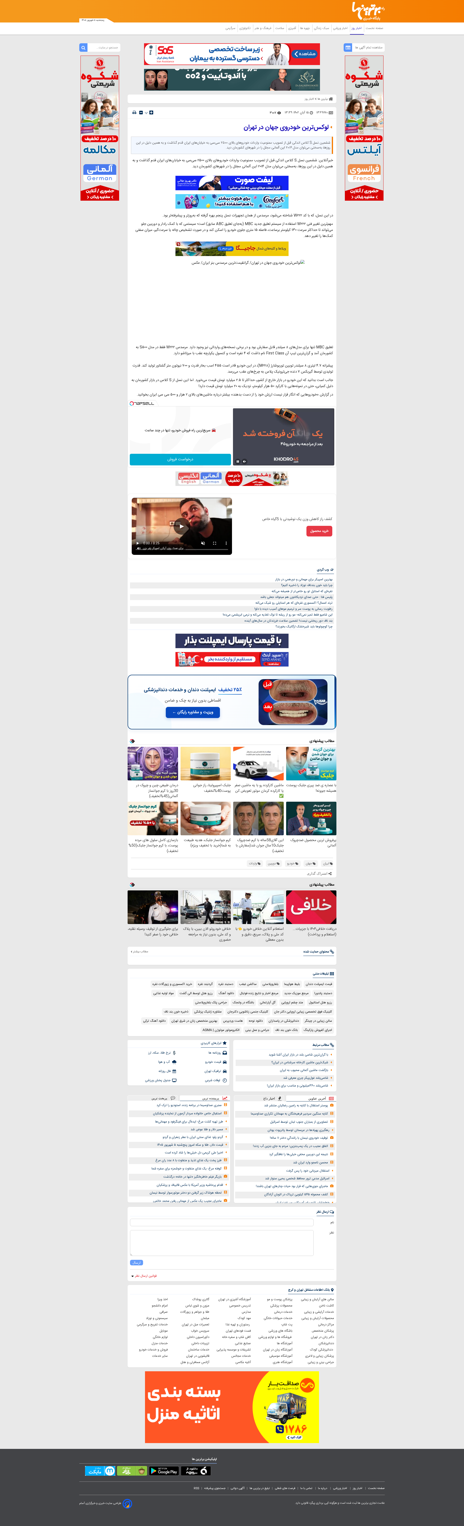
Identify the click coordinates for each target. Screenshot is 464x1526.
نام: (332, 1222)
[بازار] (132, 1472)
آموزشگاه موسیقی (280, 1356)
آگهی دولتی (238, 1488)
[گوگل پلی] (164, 1472)
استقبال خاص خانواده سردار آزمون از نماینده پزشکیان (187, 1113)
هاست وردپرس (233, 1021)
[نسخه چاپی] (134, 112)
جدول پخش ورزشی (158, 1080)
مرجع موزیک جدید (296, 993)
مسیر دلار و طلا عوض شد (207, 1129)
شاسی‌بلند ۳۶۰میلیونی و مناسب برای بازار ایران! (297, 1085)
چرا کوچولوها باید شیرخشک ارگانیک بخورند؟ (304, 626)
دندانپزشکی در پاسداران (283, 1021)
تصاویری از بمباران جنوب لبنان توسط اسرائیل (299, 1122)
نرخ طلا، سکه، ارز (159, 1053)
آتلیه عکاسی (243, 1362)
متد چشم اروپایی (292, 1002)
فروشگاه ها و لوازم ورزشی (275, 1337)
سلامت (280, 28)
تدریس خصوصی (240, 1305)
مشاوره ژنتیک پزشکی (208, 1011)
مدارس (246, 1312)
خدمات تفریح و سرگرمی (152, 1324)
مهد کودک (244, 1318)
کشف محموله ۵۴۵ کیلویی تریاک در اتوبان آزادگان (296, 1194)
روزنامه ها (215, 1053)
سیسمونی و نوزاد (157, 1318)
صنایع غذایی (243, 1343)
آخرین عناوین (317, 1098)
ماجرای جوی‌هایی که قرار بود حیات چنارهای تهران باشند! (292, 1186)
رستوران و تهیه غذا (238, 1324)
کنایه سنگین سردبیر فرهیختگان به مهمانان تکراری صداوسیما (289, 1113)
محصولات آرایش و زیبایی (317, 1318)
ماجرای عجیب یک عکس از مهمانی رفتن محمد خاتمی (187, 1201)
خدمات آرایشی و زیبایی (319, 1312)
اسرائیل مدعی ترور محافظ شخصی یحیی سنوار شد (297, 1178)
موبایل (164, 1331)
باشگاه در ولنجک (243, 1002)
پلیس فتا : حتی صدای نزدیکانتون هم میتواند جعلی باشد (296, 597)
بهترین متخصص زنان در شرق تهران (194, 1021)
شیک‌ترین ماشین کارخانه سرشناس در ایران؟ (299, 1062)
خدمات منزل (160, 1343)
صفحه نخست (374, 28)
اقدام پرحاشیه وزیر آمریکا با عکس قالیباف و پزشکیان (190, 1185)
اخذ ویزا (163, 1299)
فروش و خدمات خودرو (153, 1349)
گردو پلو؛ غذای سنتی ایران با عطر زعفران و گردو (193, 1137)
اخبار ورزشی (340, 28)
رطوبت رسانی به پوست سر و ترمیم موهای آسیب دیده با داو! (293, 609)
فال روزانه (165, 1071)
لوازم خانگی (160, 1337)
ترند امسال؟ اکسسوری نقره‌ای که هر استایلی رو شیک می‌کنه (294, 603)
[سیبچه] (196, 1472)
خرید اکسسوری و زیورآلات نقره (172, 984)
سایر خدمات (160, 1356)
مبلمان (205, 1318)
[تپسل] (131, 403)
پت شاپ (286, 1324)
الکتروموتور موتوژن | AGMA (221, 1030)
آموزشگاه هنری (282, 1362)
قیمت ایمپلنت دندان (319, 984)
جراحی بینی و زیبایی (321, 1362)
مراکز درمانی (326, 1324)
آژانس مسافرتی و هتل (195, 1362)
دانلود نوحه (256, 1021)
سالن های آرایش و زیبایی (317, 1299)
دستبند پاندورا (323, 993)
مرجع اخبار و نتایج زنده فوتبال (259, 993)
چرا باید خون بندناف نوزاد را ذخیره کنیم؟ (307, 585)
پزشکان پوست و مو (279, 1299)
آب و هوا (164, 1062)
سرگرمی (230, 28)
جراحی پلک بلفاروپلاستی (211, 1002)
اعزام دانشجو (160, 1305)
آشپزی (292, 28)
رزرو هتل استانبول (320, 1002)
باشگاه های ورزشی (280, 1331)
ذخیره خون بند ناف (176, 1011)
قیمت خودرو (213, 1062)
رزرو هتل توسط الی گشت (196, 993)
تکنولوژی (245, 28)
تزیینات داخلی (200, 1343)
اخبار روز (357, 28)
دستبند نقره (225, 984)
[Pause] (238, 461)
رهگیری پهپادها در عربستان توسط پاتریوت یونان (298, 1130)
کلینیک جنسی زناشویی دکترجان (247, 1011)
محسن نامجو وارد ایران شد (310, 1162)
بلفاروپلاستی (270, 984)
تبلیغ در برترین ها (260, 1488)
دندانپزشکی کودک (322, 1349)
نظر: (331, 1232)
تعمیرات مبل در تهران (195, 1324)
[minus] (141, 112)
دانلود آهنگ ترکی (154, 1021)
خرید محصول (319, 531)
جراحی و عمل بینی (257, 1030)
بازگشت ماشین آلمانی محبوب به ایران (304, 1070)
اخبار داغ (269, 1098)
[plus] (151, 112)
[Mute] (244, 461)
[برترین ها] (366, 11)
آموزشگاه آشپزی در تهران (234, 1299)
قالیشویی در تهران (197, 1356)
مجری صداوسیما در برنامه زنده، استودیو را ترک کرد (189, 1105)
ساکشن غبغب (248, 984)
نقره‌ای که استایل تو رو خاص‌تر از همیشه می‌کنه (302, 591)
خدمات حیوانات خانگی (278, 1318)
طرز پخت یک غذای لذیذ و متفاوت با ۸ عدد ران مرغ (188, 1160)
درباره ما (323, 1488)
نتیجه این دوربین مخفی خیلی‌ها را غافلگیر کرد (298, 1154)
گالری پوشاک (200, 1299)
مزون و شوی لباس (197, 1305)
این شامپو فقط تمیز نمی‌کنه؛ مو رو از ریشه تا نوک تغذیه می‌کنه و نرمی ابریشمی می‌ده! (278, 614)
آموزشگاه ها (284, 1343)
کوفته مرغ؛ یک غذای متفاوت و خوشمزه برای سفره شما (187, 1168)
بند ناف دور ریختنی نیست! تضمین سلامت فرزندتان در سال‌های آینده (289, 620)
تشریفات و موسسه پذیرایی (234, 1349)
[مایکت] (100, 1472)
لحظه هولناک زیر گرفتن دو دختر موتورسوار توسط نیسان (186, 1193)
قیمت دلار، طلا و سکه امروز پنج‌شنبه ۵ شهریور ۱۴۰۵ (190, 1145)
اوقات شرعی (213, 1080)
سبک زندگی (322, 28)
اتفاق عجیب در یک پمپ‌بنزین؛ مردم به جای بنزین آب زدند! (290, 1146)
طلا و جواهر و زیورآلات (194, 1312)
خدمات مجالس (241, 1356)
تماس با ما (306, 1488)
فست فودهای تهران (238, 1331)
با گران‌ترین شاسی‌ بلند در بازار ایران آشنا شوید (298, 1054)
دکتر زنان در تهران (322, 1337)
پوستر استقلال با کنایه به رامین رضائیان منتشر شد (296, 1105)
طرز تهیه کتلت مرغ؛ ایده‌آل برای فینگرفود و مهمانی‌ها (189, 1121)
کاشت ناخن (326, 1305)
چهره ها (305, 28)
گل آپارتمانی (268, 1002)
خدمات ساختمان (198, 1349)
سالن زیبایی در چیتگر (318, 1021)
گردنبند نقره (205, 984)
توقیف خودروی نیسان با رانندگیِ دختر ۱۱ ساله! (299, 1138)
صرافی (164, 1312)
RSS (196, 1488)
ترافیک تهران (212, 1071)
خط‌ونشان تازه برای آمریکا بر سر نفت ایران (302, 1202)
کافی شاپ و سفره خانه (236, 1337)
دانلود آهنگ (226, 993)
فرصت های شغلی (285, 1488)
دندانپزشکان (326, 1343)
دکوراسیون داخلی (198, 1337)
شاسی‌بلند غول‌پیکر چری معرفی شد (305, 1078)
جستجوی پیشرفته (214, 1488)
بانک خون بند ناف (286, 1030)
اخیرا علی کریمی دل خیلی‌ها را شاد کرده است (194, 1152)
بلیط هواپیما (292, 984)
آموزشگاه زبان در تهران (277, 1349)
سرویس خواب (200, 1331)
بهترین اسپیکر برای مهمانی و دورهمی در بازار (304, 579)
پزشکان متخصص (323, 1331)
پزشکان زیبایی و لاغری (319, 1356)
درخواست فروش (180, 459)
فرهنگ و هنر (263, 28)
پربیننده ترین (210, 1098)
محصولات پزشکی (281, 1305)
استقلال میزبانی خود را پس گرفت (307, 1170)
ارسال (136, 1262)
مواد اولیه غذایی (163, 993)
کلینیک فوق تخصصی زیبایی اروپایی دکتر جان (303, 1011)
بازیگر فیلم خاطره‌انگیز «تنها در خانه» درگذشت (192, 1177)
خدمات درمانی (283, 1312)
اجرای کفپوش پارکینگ (318, 1030)
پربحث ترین (159, 1098)
